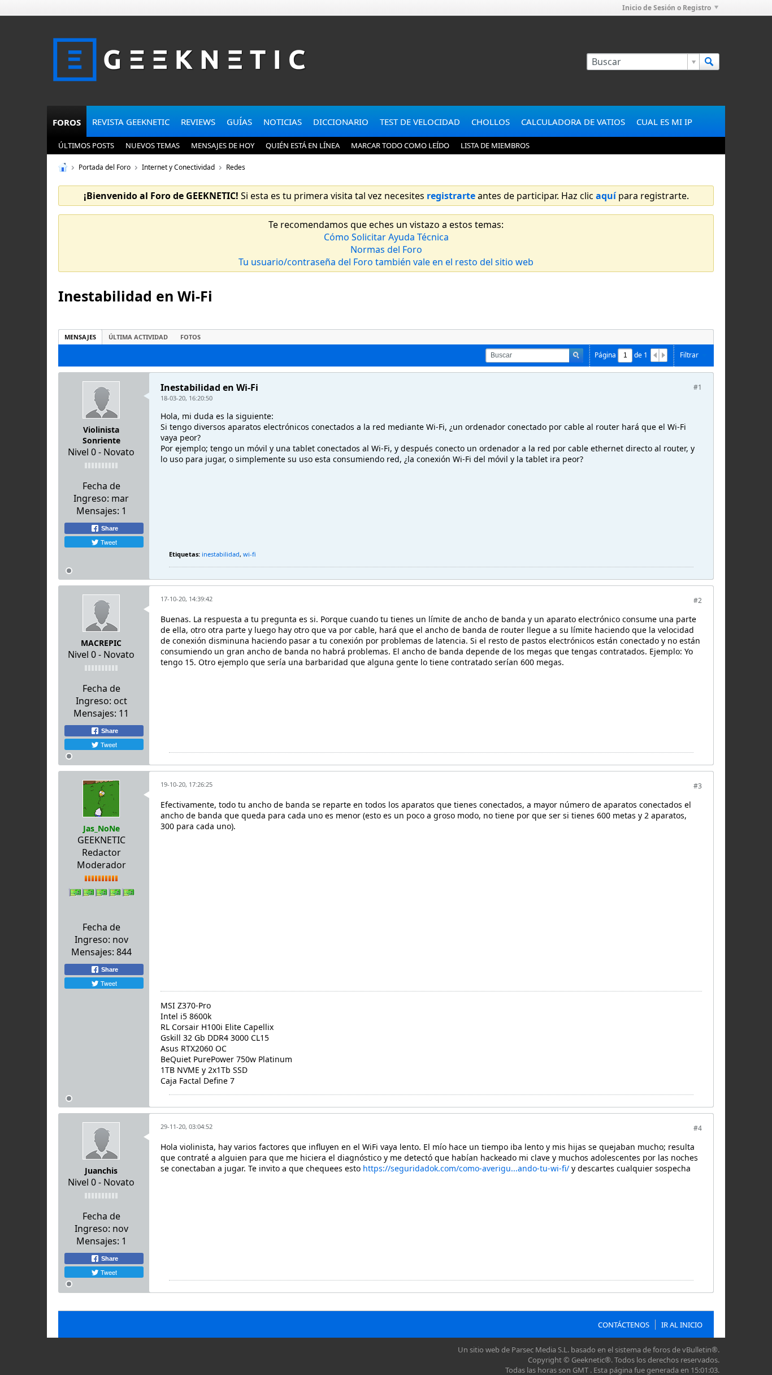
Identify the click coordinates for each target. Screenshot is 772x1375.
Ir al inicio (681, 1325)
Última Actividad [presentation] (138, 337)
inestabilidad (221, 554)
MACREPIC (101, 642)
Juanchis (101, 1170)
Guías (239, 121)
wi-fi (249, 554)
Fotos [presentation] (190, 337)
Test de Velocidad (420, 121)
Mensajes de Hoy (222, 145)
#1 (697, 387)
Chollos (490, 121)
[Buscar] (709, 61)
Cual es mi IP (664, 121)
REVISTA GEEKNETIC (131, 121)
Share (108, 528)
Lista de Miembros (495, 145)
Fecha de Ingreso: (96, 492)
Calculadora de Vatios (573, 121)
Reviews (198, 121)
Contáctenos (623, 1325)
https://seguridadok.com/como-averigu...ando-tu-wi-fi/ (466, 1168)
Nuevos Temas (152, 145)
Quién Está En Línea (303, 145)
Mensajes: (97, 511)
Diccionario (340, 121)
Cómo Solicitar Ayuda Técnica (386, 237)
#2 (697, 600)
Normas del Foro (386, 249)
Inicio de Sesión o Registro (666, 7)
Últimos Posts (86, 145)
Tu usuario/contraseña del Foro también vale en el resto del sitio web (386, 262)
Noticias (282, 121)
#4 (697, 1128)
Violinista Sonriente (101, 435)
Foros (67, 122)
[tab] (80, 336)
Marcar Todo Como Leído (400, 145)
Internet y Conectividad (178, 167)
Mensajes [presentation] (80, 337)
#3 (697, 786)
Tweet (108, 541)
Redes (235, 167)
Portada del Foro (105, 167)
